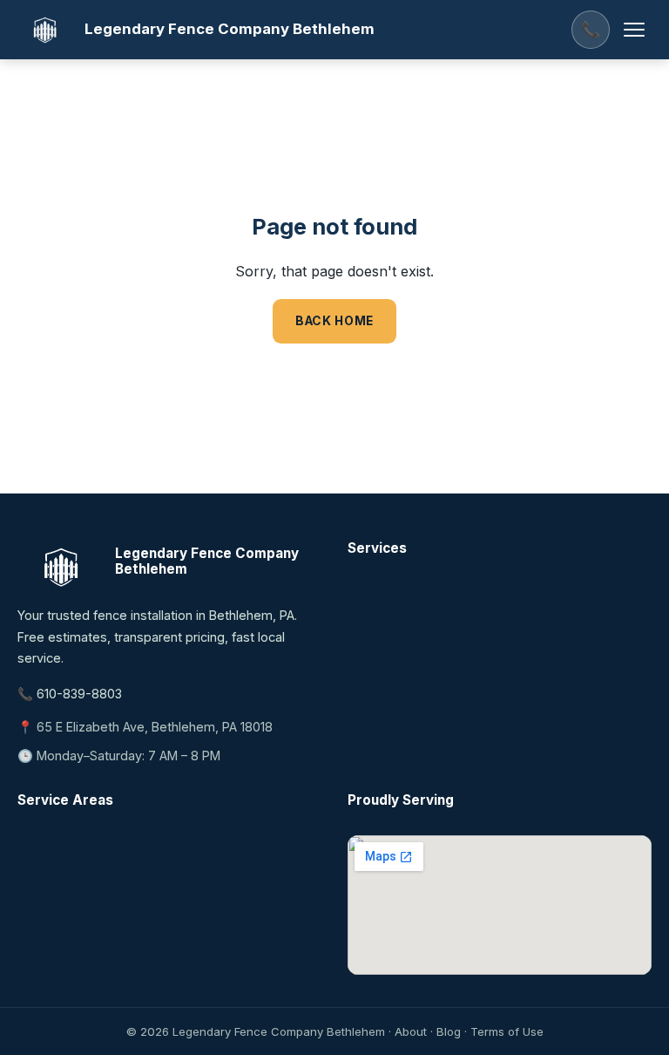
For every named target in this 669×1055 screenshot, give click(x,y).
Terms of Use (507, 1031)
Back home (334, 321)
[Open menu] (634, 29)
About (411, 1031)
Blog (448, 1031)
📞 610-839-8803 (69, 693)
